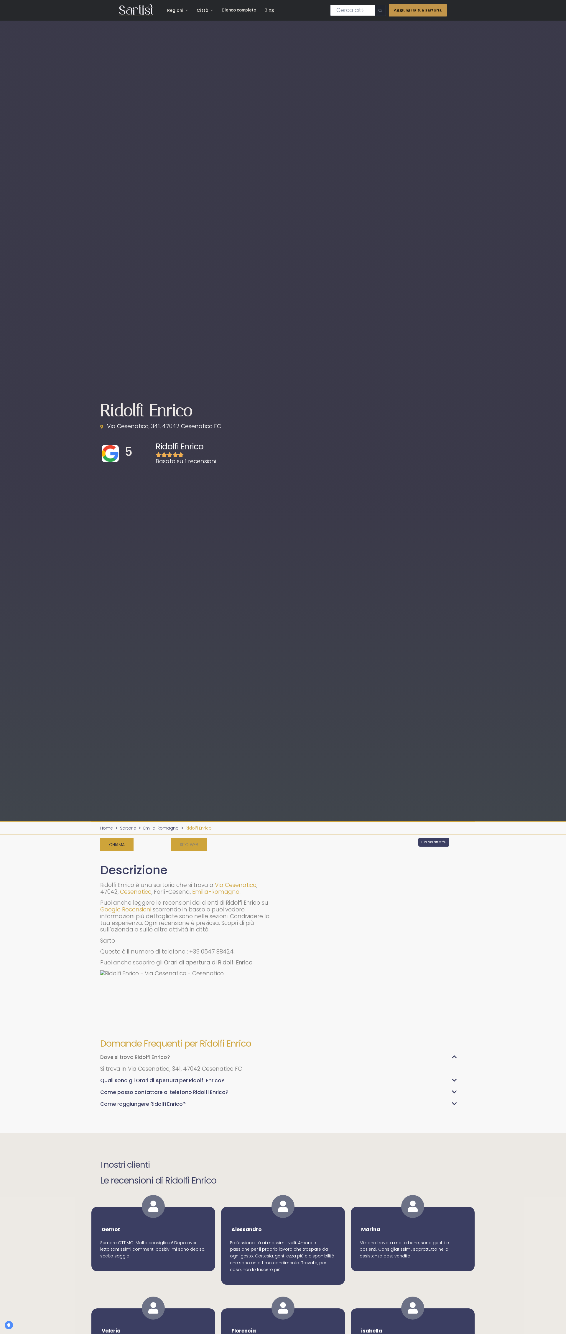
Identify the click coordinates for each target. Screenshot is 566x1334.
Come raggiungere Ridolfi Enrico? (143, 1104)
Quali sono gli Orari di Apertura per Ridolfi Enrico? (162, 1080)
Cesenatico (136, 892)
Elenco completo (239, 10)
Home (106, 828)
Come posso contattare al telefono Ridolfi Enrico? (164, 1092)
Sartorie (128, 828)
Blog (269, 10)
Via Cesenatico (235, 885)
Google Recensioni (125, 909)
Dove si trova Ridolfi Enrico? (135, 1057)
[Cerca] (380, 10)
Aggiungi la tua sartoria (418, 10)
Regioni (175, 10)
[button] (189, 844)
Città (202, 10)
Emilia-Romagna (161, 828)
